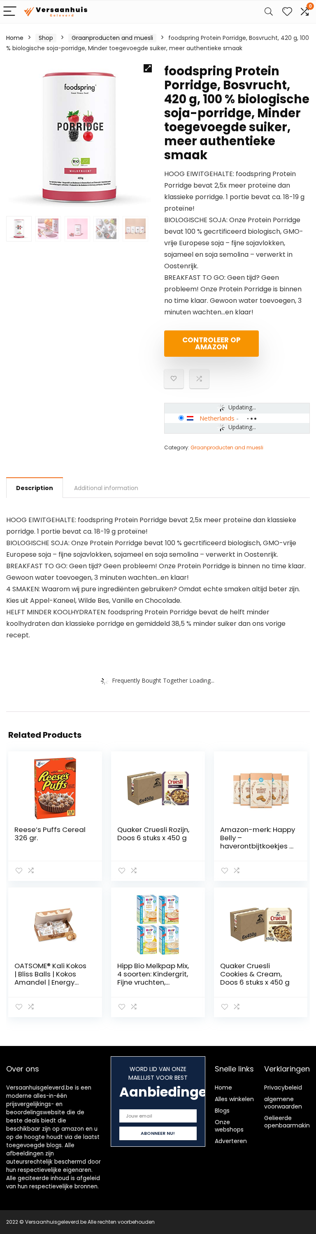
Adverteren (231, 1141)
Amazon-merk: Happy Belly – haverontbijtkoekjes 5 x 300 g (257, 842)
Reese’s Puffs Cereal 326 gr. (50, 834)
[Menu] (10, 12)
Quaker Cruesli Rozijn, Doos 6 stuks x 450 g (153, 834)
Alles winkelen (234, 1099)
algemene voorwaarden (283, 1103)
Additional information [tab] (106, 488)
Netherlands (217, 418)
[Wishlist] (287, 12)
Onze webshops (229, 1126)
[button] (148, 68)
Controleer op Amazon (211, 343)
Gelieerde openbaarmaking (289, 1121)
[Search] (269, 12)
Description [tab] (34, 488)
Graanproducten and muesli (112, 38)
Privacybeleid (283, 1087)
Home (14, 38)
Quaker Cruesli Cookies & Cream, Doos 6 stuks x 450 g (255, 974)
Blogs (222, 1110)
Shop (46, 38)
